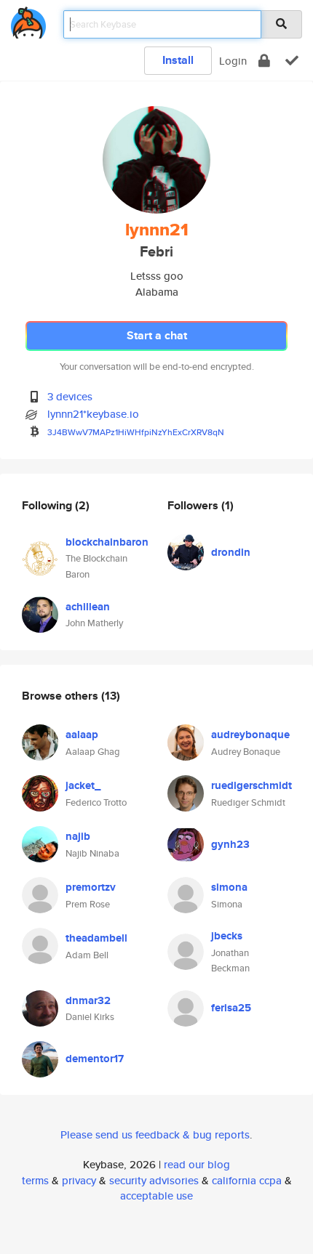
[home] (28, 20)
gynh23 (230, 844)
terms (35, 1180)
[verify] (291, 61)
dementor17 (95, 1059)
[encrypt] (264, 61)
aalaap (82, 735)
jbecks (226, 936)
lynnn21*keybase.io (93, 413)
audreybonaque (250, 735)
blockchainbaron (107, 542)
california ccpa (247, 1180)
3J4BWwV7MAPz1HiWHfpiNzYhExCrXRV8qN (135, 432)
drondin (230, 552)
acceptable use (156, 1195)
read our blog (197, 1164)
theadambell (96, 938)
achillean (88, 607)
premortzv (91, 887)
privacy (79, 1180)
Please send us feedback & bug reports (155, 1134)
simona (229, 887)
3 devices (69, 396)
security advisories (154, 1180)
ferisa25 (231, 1008)
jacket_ (83, 785)
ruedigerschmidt (251, 785)
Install (178, 60)
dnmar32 (88, 1000)
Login (233, 60)
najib (78, 836)
